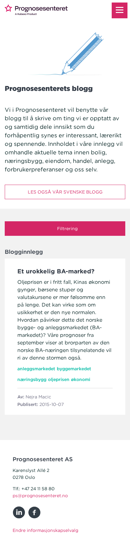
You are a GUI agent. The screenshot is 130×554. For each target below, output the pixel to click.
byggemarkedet (74, 368)
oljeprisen (58, 379)
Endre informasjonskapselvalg (45, 530)
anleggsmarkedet (36, 368)
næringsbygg (31, 379)
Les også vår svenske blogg (65, 191)
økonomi (80, 379)
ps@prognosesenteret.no (40, 495)
